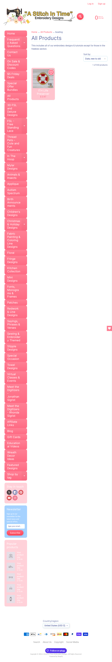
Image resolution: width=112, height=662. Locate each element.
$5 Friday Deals (13, 75)
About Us (47, 642)
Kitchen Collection (13, 269)
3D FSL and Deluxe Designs (12, 110)
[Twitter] (9, 492)
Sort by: (87, 54)
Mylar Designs (12, 167)
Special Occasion (13, 357)
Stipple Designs (12, 348)
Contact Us (12, 53)
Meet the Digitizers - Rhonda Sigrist (13, 410)
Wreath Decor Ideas (11, 456)
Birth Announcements (13, 202)
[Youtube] (9, 497)
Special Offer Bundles (12, 86)
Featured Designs (13, 466)
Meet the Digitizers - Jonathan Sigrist (13, 393)
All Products (13, 97)
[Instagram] (15, 497)
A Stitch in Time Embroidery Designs (54, 654)
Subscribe (15, 532)
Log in (91, 4)
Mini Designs (12, 279)
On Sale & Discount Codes (13, 65)
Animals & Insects (13, 176)
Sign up (101, 4)
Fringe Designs (12, 260)
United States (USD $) (54, 625)
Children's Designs (13, 213)
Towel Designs (12, 366)
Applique (13, 184)
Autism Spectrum (13, 191)
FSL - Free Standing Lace (17, 125)
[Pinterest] (20, 492)
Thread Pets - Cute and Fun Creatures (13, 143)
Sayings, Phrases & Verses (13, 324)
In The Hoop (17, 157)
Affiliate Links (12, 423)
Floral (10, 252)
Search (36, 642)
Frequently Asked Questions (17, 43)
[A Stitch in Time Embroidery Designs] (38, 16)
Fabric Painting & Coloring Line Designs (13, 240)
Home (11, 33)
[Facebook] (15, 492)
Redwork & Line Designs (13, 312)
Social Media (72, 642)
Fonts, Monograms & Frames (13, 291)
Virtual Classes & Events (13, 377)
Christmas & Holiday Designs (17, 224)
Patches (12, 302)
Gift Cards (13, 437)
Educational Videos (13, 444)
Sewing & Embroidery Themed (13, 337)
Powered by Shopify (56, 656)
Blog (10, 431)
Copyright (59, 642)
